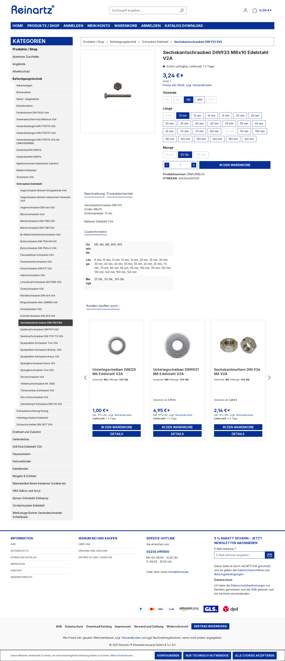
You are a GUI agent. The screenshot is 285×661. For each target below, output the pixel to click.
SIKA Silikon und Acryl (26, 490)
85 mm (230, 132)
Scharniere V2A (25, 177)
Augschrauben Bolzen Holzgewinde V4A (43, 190)
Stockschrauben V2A (32, 376)
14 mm (211, 115)
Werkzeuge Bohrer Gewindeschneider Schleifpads (37, 514)
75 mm (199, 131)
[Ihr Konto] (245, 10)
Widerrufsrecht (22, 577)
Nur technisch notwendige (207, 655)
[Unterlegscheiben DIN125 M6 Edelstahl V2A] (116, 345)
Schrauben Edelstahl (29, 183)
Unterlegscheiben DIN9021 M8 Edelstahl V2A (176, 371)
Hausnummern (22, 454)
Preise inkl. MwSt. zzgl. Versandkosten (187, 85)
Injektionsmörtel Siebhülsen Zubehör (37, 163)
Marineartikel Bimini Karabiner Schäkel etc (39, 483)
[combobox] (143, 10)
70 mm (184, 131)
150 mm (233, 139)
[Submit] (269, 555)
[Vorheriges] (85, 378)
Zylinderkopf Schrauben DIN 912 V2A (41, 404)
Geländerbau (21, 439)
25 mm (255, 115)
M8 (189, 99)
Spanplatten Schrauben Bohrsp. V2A (40, 349)
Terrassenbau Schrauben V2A (37, 390)
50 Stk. (185, 154)
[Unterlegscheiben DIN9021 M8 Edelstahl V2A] (177, 345)
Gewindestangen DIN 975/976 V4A (36, 132)
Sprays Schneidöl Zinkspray (30, 498)
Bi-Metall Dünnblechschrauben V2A (40, 234)
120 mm (185, 139)
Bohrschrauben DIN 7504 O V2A (38, 248)
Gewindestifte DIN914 (28, 156)
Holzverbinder (22, 461)
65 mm (169, 131)
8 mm (170, 116)
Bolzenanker (23, 92)
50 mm (229, 123)
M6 (179, 100)
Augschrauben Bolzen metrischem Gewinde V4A (45, 199)
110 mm (169, 139)
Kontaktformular (178, 571)
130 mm (201, 139)
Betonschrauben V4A (32, 214)
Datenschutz (20, 550)
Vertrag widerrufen (210, 626)
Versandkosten (123, 415)
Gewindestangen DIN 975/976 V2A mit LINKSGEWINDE (38, 141)
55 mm (244, 123)
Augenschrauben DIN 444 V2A (37, 207)
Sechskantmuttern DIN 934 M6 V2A (237, 371)
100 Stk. (202, 155)
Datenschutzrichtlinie (251, 570)
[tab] (94, 193)
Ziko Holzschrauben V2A (34, 397)
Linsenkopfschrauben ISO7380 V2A (40, 282)
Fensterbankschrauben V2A (36, 261)
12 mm (197, 115)
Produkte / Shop (25, 49)
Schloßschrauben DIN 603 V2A (37, 315)
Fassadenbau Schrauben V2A (37, 254)
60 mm (259, 123)
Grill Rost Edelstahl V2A (27, 446)
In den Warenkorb (234, 165)
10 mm (183, 115)
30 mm (169, 123)
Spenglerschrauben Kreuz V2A (37, 363)
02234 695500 (157, 552)
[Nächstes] (269, 378)
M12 (212, 100)
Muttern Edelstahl (26, 170)
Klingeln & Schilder (24, 476)
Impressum (18, 563)
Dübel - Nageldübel (27, 99)
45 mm (214, 123)
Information (22, 538)
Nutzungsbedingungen (229, 574)
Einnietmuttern (24, 105)
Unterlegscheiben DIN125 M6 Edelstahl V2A (114, 371)
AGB (13, 544)
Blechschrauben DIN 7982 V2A (37, 221)
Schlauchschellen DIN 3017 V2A (34, 424)
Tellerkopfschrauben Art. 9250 (37, 383)
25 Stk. (170, 155)
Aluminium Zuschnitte (26, 56)
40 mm (199, 123)
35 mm (184, 123)
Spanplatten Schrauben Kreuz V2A (39, 356)
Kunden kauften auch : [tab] (103, 306)
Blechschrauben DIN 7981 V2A (37, 227)
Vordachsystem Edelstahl (29, 505)
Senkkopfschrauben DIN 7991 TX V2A (41, 336)
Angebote (19, 64)
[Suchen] (181, 10)
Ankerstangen (24, 85)
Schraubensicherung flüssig (32, 410)
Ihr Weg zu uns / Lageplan (95, 557)
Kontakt (16, 570)
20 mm (240, 115)
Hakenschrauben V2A (32, 275)
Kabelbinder (20, 468)
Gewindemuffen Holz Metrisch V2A (36, 119)
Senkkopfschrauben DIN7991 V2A (39, 329)
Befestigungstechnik (27, 78)
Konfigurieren (168, 655)
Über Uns (84, 544)
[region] (118, 91)
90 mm (244, 131)
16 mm (226, 115)
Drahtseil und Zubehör (27, 432)
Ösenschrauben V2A (32, 288)
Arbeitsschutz (21, 71)
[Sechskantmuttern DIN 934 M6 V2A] (238, 345)
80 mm (214, 131)
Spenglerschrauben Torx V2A (37, 370)
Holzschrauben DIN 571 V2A (36, 268)
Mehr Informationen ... (123, 655)
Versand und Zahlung (93, 550)
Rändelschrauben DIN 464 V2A (37, 295)
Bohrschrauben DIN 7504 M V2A (38, 241)
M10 (199, 99)
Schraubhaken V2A (31, 309)
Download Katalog (24, 557)
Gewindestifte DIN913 (28, 150)
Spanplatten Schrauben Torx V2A (39, 343)
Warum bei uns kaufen (98, 538)
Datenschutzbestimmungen (248, 585)
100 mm (260, 131)
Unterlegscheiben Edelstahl (32, 417)
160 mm (249, 139)
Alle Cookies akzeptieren (254, 655)
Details (116, 434)
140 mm (217, 139)
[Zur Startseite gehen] (33, 9)
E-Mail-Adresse (225, 548)
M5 (168, 100)
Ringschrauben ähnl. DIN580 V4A (39, 302)
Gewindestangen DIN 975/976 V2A (35, 126)
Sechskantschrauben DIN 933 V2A (41, 322)
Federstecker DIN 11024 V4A (32, 112)
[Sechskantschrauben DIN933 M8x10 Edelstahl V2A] (117, 91)
